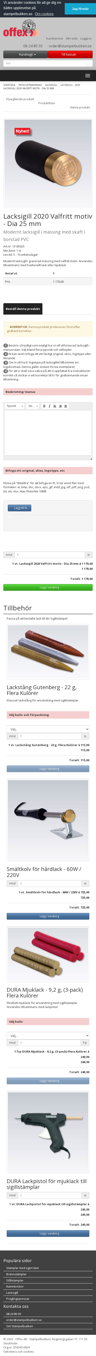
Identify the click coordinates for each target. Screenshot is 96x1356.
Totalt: (75, 579)
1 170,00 (87, 564)
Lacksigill (51, 85)
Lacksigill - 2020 (70, 85)
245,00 (85, 1209)
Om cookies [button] (44, 14)
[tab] (22, 309)
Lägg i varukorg (49, 587)
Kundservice (54, 38)
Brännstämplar (16, 1274)
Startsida (9, 85)
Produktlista (46, 103)
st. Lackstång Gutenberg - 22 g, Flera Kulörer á (45, 745)
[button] (14, 406)
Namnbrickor (15, 1286)
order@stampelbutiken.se (70, 46)
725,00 (85, 892)
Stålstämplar (14, 1280)
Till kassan (69, 54)
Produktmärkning (30, 85)
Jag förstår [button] (80, 8)
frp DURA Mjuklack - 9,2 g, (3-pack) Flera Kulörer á (53, 1051)
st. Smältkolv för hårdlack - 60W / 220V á (50, 892)
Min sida (71, 38)
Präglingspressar (17, 1299)
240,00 (85, 1057)
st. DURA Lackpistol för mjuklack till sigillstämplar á (50, 1204)
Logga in (86, 38)
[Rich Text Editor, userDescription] (48, 433)
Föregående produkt (20, 99)
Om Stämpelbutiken (19, 1326)
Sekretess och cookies (18, 1352)
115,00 (85, 745)
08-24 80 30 (32, 46)
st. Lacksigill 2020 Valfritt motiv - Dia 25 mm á (48, 564)
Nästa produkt (80, 107)
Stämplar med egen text (22, 1268)
